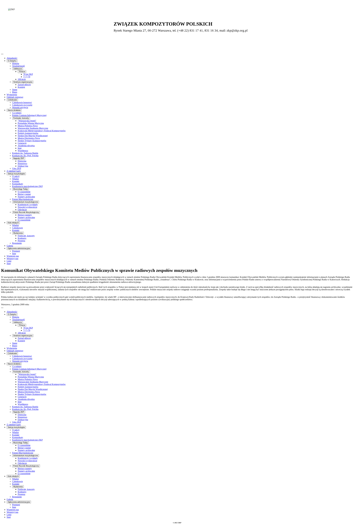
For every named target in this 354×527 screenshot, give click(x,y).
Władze (15, 179)
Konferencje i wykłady (28, 204)
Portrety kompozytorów (28, 133)
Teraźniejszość (18, 66)
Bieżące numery (25, 215)
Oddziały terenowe (15, 97)
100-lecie (22, 79)
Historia (15, 63)
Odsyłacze (22, 209)
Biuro (14, 92)
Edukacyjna (23, 166)
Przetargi (16, 251)
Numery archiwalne (26, 196)
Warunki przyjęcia (20, 107)
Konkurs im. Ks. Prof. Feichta (25, 155)
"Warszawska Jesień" (27, 121)
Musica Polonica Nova (28, 126)
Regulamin (17, 243)
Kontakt (15, 181)
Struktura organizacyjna (22, 82)
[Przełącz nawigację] (2, 54)
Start (9, 263)
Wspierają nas (13, 256)
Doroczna (22, 161)
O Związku (12, 61)
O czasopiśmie (24, 192)
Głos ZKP (16, 168)
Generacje (22, 143)
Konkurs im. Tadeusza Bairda (25, 153)
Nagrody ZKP (18, 158)
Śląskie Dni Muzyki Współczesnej (33, 135)
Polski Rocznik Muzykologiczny (26, 212)
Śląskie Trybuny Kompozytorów (32, 140)
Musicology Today (20, 189)
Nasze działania (14, 110)
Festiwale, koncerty (21, 118)
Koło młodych (13, 223)
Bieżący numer (24, 194)
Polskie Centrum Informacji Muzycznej (29, 115)
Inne (20, 148)
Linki (9, 261)
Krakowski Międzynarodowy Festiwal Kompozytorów (42, 131)
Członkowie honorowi (22, 102)
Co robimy (17, 113)
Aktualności (12, 58)
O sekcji (15, 176)
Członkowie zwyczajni (22, 105)
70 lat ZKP (28, 74)
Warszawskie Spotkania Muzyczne (33, 128)
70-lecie (22, 72)
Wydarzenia (12, 94)
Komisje (21, 87)
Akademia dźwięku (26, 145)
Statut (14, 89)
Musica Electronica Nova (29, 138)
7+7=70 (26, 77)
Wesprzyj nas (12, 258)
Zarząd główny (24, 84)
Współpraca (23, 150)
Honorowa (22, 163)
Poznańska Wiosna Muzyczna (31, 123)
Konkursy (22, 238)
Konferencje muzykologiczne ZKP (27, 186)
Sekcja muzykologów (16, 174)
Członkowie (12, 100)
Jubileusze (17, 69)
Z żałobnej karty (14, 171)
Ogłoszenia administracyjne (19, 248)
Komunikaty (17, 184)
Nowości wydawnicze (27, 207)
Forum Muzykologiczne (22, 199)
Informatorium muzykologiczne (25, 202)
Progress (21, 240)
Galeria (10, 245)
